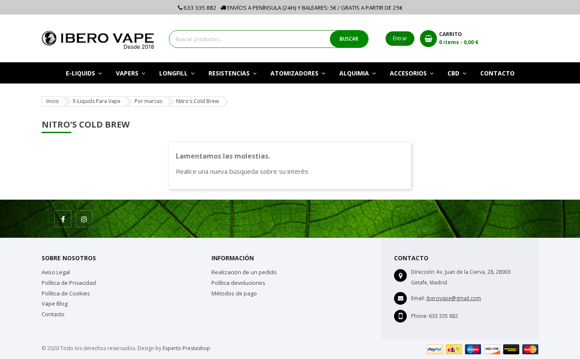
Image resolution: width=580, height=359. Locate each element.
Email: (418, 298)
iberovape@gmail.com (453, 298)
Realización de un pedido (244, 272)
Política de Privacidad (69, 283)
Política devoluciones (238, 283)
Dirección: (423, 272)
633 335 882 (199, 7)
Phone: (419, 316)
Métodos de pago (234, 293)
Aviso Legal (56, 272)
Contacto (53, 314)
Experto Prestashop (186, 348)
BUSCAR (349, 38)
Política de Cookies (66, 293)
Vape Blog (55, 303)
